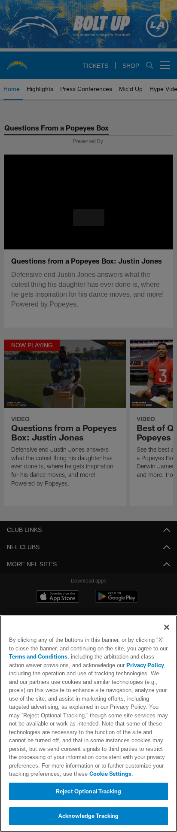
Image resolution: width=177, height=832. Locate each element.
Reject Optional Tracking (88, 791)
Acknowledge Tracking (88, 815)
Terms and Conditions (38, 656)
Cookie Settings (86, 773)
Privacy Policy (126, 665)
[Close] (166, 627)
